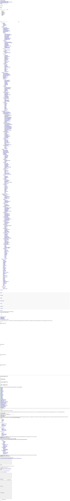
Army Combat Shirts (7, 35)
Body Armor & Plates (7, 56)
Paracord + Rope (7, 236)
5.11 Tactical (4, 259)
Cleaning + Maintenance (7, 247)
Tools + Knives (5, 232)
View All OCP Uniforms (6, 111)
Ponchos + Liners (7, 173)
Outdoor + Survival (5, 238)
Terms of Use (1, 439)
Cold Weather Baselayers (7, 160)
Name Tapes (6, 132)
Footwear (4, 24)
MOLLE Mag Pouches (7, 213)
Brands (2, 14)
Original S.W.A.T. (5, 275)
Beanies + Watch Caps (7, 142)
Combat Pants (6, 157)
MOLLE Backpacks (7, 215)
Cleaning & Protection (7, 101)
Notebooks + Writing (7, 237)
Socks (5, 67)
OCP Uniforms (3, 12)
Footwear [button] (3, 72)
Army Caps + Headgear (7, 119)
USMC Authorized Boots (8, 52)
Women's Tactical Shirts (6, 152)
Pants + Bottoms (5, 154)
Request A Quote (5, 446)
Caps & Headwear (7, 36)
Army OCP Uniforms (5, 113)
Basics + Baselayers (5, 145)
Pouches (4, 199)
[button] (35, 5)
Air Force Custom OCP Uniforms (8, 42)
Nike (3, 274)
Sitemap (26, 439)
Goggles (6, 226)
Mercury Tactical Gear (5, 272)
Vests (5, 172)
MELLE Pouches (7, 214)
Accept (15, 438)
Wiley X (4, 284)
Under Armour (6, 191)
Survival (6, 240)
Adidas (4, 260)
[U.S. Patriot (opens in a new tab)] (2, 1)
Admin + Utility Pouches (7, 201)
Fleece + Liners (6, 141)
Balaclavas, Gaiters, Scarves (8, 144)
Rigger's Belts (6, 176)
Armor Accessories (7, 198)
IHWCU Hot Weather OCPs (8, 126)
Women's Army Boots (7, 81)
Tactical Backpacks (7, 208)
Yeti (3, 285)
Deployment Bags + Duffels (8, 207)
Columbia (4, 264)
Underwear (6, 148)
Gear (3, 26)
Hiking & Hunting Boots (7, 94)
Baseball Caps (6, 181)
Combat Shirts (6, 43)
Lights (5, 61)
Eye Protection (5, 224)
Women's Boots (5, 78)
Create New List (9, 479)
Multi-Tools (6, 234)
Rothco (4, 279)
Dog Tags (6, 65)
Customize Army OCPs (6, 28)
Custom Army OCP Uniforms (6, 112)
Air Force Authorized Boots (6, 74)
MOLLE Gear (5, 212)
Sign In (1, 469)
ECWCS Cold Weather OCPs (8, 117)
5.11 (5, 109)
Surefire (5, 254)
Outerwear (4, 138)
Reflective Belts (6, 177)
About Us (3, 419)
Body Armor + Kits (7, 218)
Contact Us (3, 432)
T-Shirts (5, 50)
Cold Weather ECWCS (7, 39)
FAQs (2, 433)
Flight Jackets (6, 140)
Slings (5, 245)
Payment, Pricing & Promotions (21, 439)
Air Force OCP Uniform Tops (8, 127)
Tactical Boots (6, 93)
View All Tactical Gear (5, 194)
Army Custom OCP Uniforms (8, 34)
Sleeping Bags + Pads (7, 242)
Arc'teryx (6, 185)
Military (3, 11)
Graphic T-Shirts (6, 166)
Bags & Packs (6, 59)
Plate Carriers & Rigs (5, 31)
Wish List (3, 424)
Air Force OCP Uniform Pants (8, 128)
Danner (5, 104)
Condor (5, 256)
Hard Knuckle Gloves (7, 222)
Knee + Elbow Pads (7, 220)
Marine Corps (4, 51)
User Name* (1, 467)
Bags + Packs (4, 206)
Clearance (4, 287)
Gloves (5, 60)
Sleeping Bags (6, 62)
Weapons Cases (6, 210)
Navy (3, 48)
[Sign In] (35, 8)
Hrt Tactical (4, 270)
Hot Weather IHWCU (7, 38)
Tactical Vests (6, 55)
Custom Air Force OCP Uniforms (8, 124)
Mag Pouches (6, 200)
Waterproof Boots (7, 96)
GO (7, 9)
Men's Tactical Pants (5, 150)
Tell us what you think (3, 413)
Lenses (5, 227)
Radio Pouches (6, 202)
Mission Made (6, 188)
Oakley (5, 106)
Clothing (3, 13)
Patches (5, 70)
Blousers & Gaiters (7, 100)
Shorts (5, 158)
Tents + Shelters (6, 243)
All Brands (6, 110)
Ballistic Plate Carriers (7, 196)
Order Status (3, 428)
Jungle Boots (6, 83)
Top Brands (4, 102)
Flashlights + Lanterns (7, 229)
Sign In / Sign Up (4, 425)
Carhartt (4, 263)
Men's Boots (4, 77)
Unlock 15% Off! (5, 288)
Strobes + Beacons (7, 231)
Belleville (4, 262)
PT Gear (6, 122)
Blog (2, 421)
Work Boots (6, 95)
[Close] (6, 461)
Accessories (4, 63)
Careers (3, 420)
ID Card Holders (7, 71)
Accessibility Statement (9, 439)
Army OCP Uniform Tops (8, 118)
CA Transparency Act (15, 439)
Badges (5, 69)
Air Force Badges (7, 125)
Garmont (4, 269)
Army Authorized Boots (6, 73)
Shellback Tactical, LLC (6, 281)
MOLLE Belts (6, 216)
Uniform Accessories (5, 131)
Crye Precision (6, 186)
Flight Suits (6, 46)
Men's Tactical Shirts (5, 151)
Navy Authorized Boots (6, 75)
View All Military (5, 27)
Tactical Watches (7, 183)
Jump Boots (4, 76)
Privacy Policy (12, 438)
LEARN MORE (11, 457)
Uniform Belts (6, 66)
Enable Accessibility (2, 0)
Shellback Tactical (7, 251)
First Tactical (6, 187)
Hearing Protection (7, 219)
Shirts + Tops (4, 162)
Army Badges (6, 116)
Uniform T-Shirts (7, 37)
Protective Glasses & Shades (8, 225)
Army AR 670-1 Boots (5, 30)
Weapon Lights (6, 230)
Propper (5, 189)
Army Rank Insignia (7, 115)
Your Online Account (5, 444)
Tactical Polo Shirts (7, 164)
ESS (5, 255)
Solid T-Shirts (6, 165)
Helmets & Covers (7, 58)
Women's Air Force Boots (8, 88)
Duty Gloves (6, 223)
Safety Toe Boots (7, 97)
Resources (3, 435)
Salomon (6, 108)
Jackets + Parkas (6, 170)
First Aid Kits (6, 204)
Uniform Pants (6, 156)
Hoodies (6, 167)
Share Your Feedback (5, 452)
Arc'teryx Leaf (5, 261)
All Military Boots (5, 29)
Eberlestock (4, 267)
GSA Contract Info (4, 434)
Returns (4, 448)
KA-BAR (6, 252)
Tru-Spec (6, 190)
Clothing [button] (3, 149)
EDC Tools (6, 235)
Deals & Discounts (4, 429)
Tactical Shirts (6, 163)
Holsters (6, 246)
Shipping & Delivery (4, 430)
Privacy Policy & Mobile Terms (16, 417)
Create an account (7, 470)
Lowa (4, 271)
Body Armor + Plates (7, 197)
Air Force (4, 40)
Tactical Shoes (6, 84)
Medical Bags (6, 209)
